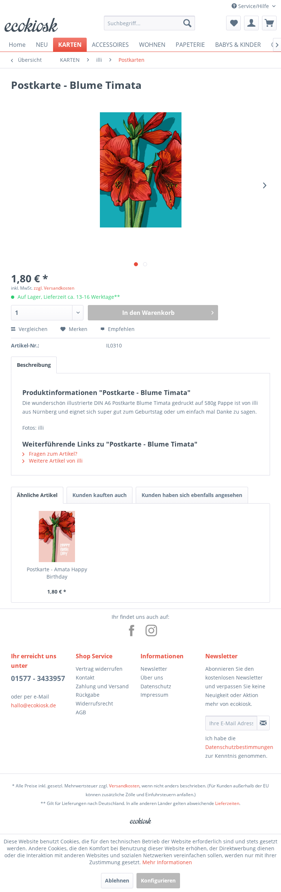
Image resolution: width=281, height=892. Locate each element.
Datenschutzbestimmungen (239, 747)
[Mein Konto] (251, 23)
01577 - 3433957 (38, 678)
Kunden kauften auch (99, 495)
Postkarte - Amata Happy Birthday (57, 573)
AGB (81, 712)
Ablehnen (117, 880)
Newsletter (153, 668)
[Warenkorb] (269, 23)
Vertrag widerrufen (99, 668)
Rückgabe (88, 694)
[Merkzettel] (233, 23)
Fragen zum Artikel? (52, 453)
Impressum (154, 694)
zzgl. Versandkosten (54, 288)
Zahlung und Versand (102, 686)
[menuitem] (149, 23)
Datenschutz (155, 686)
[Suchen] (187, 23)
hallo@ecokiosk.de (33, 705)
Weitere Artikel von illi (55, 460)
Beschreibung (34, 364)
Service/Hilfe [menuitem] (253, 6)
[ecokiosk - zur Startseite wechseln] (31, 25)
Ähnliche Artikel (37, 495)
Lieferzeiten (227, 803)
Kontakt (85, 677)
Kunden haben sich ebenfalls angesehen (192, 495)
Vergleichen (32, 328)
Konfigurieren (158, 880)
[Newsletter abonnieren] (263, 723)
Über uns (151, 677)
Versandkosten (124, 786)
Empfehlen (120, 328)
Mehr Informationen (167, 862)
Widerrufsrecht (94, 703)
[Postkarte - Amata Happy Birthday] (57, 536)
